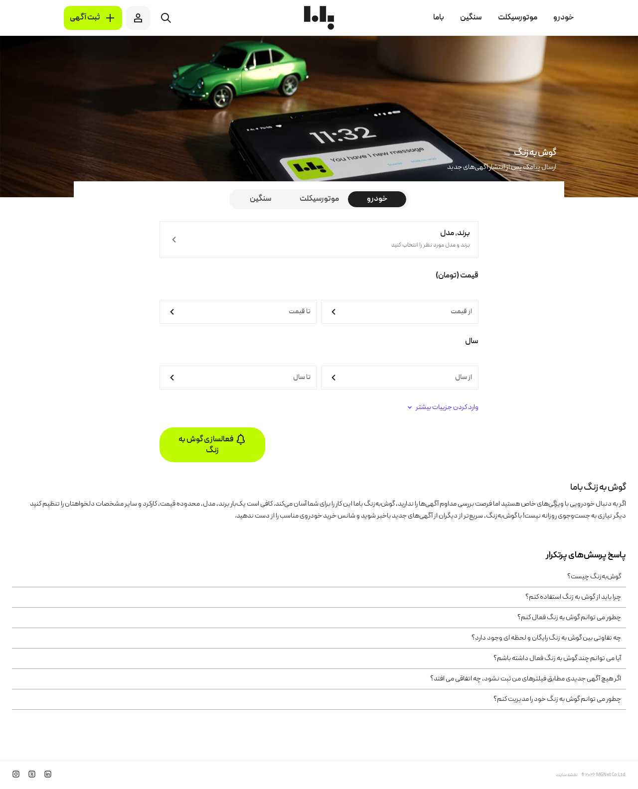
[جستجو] (166, 18)
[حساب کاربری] (138, 18)
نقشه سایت (566, 775)
